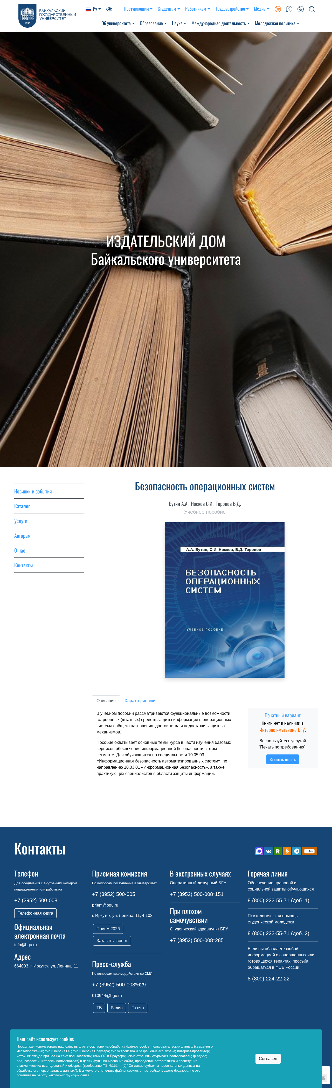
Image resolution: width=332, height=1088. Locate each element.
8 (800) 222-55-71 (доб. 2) (278, 933)
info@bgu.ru (25, 945)
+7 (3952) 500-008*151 (197, 894)
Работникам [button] (195, 8)
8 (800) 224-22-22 (268, 978)
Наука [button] (177, 22)
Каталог (22, 506)
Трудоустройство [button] (230, 8)
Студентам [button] (167, 8)
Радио (117, 1008)
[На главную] (48, 16)
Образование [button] (151, 22)
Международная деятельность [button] (218, 22)
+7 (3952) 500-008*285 (197, 940)
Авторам (22, 535)
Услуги (20, 521)
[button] (312, 8)
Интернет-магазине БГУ (282, 729)
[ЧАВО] (289, 8)
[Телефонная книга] (301, 8)
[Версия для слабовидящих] (109, 8)
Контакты (23, 565)
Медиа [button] (260, 8)
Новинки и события (33, 491)
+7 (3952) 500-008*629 (119, 984)
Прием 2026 (108, 929)
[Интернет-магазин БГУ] (278, 8)
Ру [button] (95, 8)
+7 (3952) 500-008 (35, 900)
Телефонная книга (35, 913)
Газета (138, 1008)
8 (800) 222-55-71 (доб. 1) (278, 900)
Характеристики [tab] (140, 700)
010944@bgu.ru (107, 995)
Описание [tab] (106, 700)
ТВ (99, 1008)
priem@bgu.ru (105, 905)
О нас (19, 550)
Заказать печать (283, 759)
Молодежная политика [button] (275, 22)
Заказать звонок (112, 940)
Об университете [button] (116, 22)
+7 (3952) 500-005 (113, 894)
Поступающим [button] (136, 8)
